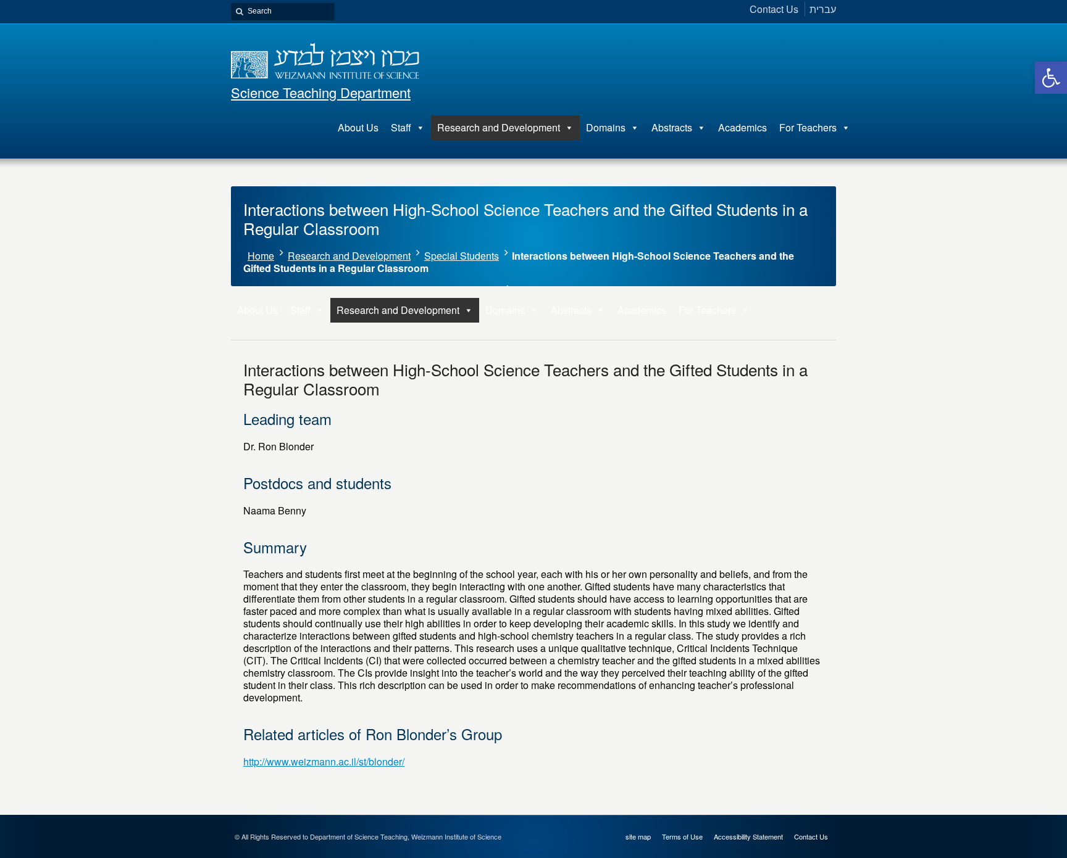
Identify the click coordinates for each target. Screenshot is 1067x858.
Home (261, 256)
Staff (401, 127)
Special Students (461, 256)
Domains (606, 127)
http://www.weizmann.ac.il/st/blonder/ (323, 761)
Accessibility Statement (748, 836)
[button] (1051, 78)
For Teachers (808, 127)
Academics (742, 127)
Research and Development (498, 127)
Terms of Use (682, 836)
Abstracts (671, 127)
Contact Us (811, 836)
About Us (358, 127)
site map (638, 836)
